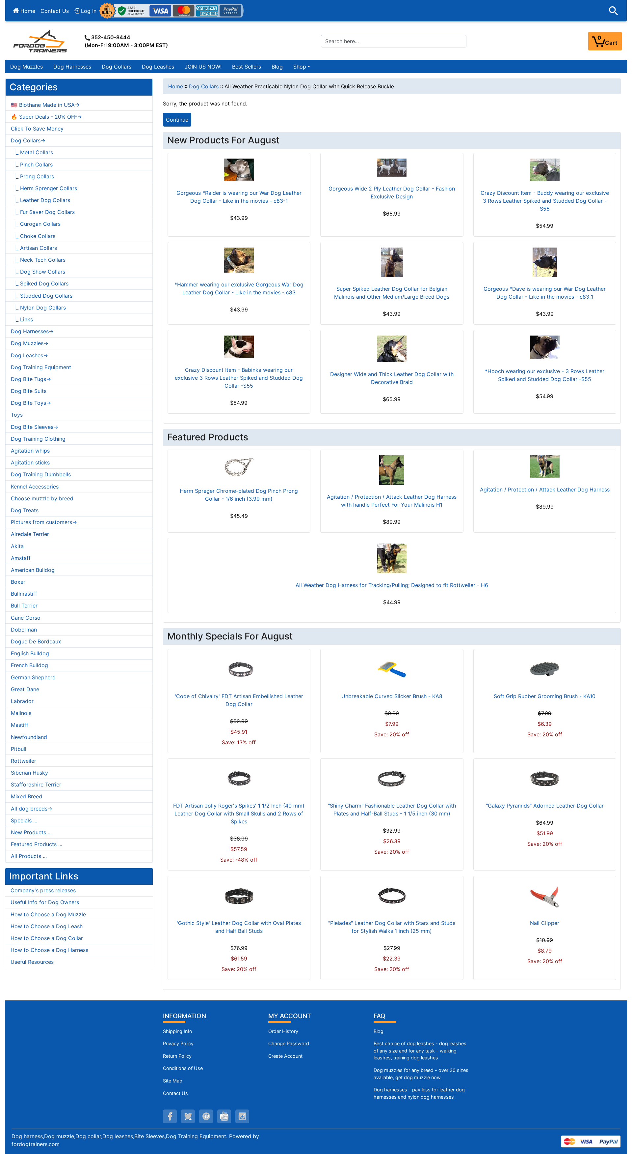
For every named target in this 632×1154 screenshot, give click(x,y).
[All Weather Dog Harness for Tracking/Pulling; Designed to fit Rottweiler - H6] (392, 558)
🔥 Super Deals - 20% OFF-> (46, 116)
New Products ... (31, 832)
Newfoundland (29, 737)
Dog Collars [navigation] (204, 86)
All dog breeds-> (31, 808)
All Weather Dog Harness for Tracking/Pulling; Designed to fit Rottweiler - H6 (392, 585)
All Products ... (29, 856)
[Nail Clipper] (545, 896)
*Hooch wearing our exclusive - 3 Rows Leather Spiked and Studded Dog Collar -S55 (544, 375)
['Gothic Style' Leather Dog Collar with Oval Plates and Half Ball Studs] (239, 896)
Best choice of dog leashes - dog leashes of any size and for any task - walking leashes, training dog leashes (420, 1050)
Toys (17, 414)
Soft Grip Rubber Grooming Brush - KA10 (544, 696)
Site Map (172, 1080)
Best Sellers (246, 66)
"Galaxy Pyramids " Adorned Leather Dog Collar (545, 805)
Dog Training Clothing (38, 438)
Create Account (285, 1056)
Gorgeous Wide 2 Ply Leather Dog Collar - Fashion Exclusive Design (392, 192)
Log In (87, 11)
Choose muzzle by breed (42, 498)
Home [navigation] (175, 86)
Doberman (24, 629)
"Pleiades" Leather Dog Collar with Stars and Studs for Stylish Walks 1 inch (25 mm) (391, 927)
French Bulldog (29, 665)
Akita (17, 546)
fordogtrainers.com (36, 1144)
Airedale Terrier (30, 534)
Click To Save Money (37, 128)
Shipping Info (177, 1031)
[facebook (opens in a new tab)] (169, 1116)
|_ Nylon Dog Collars (38, 307)
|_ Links (22, 319)
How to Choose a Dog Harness (49, 950)
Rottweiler (23, 760)
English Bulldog (30, 653)
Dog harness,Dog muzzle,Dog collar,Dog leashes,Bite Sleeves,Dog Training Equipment (119, 1136)
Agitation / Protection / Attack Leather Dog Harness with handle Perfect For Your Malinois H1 (392, 500)
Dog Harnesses (72, 66)
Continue (177, 119)
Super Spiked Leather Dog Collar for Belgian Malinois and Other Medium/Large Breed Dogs (391, 292)
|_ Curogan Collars (36, 224)
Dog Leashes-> (29, 355)
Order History (283, 1031)
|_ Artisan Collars (34, 248)
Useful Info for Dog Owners (45, 902)
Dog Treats (25, 510)
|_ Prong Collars (32, 176)
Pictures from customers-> (44, 522)
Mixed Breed (26, 796)
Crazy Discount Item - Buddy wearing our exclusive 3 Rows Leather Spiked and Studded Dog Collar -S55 (545, 201)
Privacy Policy (178, 1043)
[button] (613, 11)
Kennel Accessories (35, 486)
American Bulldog (33, 570)
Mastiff (19, 725)
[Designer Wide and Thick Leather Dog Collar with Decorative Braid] (392, 349)
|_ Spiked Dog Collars (39, 283)
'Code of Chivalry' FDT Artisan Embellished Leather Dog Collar (239, 700)
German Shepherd (33, 677)
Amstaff (21, 558)
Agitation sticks (30, 462)
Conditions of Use (183, 1068)
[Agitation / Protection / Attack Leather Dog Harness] (545, 466)
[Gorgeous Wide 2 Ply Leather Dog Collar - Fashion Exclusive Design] (392, 168)
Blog (277, 66)
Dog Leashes (158, 66)
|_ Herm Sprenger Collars (44, 188)
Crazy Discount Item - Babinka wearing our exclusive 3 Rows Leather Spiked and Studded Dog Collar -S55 (239, 378)
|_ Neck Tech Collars (38, 259)
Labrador (22, 701)
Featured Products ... (36, 844)
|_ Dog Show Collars (38, 271)
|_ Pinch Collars (32, 164)
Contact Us (54, 11)
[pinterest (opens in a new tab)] (206, 1116)
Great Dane (25, 689)
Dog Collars (116, 66)
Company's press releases (43, 890)
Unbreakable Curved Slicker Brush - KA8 (391, 696)
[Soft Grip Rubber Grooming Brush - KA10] (545, 669)
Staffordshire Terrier (36, 784)
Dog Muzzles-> (29, 343)
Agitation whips (30, 450)
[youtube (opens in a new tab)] (224, 1116)
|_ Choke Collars (33, 236)
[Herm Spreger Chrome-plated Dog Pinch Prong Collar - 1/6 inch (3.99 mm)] (239, 467)
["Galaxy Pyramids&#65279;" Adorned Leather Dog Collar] (545, 779)
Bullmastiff (24, 593)
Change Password (288, 1043)
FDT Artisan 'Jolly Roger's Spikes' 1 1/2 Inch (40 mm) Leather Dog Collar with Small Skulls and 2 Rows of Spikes (238, 813)
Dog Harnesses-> (32, 331)
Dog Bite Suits (28, 391)
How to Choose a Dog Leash (47, 926)
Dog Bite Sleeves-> (34, 427)
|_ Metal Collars (32, 152)
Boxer (18, 581)
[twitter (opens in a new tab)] (188, 1116)
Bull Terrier (24, 605)
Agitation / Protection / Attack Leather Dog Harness (545, 489)
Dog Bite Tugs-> (31, 379)
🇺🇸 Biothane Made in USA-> (45, 105)
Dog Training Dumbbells (41, 474)
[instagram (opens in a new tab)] (242, 1116)
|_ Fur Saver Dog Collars (43, 212)
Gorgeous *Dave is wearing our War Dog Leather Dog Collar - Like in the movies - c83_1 (545, 292)
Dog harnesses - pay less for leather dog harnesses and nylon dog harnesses (419, 1093)
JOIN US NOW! (203, 66)
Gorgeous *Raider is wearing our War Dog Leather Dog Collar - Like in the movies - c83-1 (239, 197)
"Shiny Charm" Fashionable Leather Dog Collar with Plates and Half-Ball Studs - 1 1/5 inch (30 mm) (392, 809)
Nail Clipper (544, 923)
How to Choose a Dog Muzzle (48, 914)
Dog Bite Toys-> (31, 402)
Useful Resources (32, 962)
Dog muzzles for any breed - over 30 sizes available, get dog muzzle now (421, 1073)
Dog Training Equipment (41, 367)
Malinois (21, 713)
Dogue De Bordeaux (36, 641)
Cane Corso (25, 617)
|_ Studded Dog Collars (41, 295)
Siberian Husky (29, 772)
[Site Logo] (40, 41)
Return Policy (177, 1056)
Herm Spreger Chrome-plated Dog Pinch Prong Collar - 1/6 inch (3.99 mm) (239, 495)
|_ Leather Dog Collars (40, 200)
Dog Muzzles (26, 66)
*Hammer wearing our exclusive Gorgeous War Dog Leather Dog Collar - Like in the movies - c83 (238, 288)
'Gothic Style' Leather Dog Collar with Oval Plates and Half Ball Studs (239, 927)
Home (27, 11)
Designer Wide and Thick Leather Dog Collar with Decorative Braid (392, 378)
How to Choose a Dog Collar (47, 938)
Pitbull (18, 749)
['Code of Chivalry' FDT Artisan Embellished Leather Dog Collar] (239, 669)
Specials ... (24, 820)
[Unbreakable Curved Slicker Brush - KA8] (392, 669)
